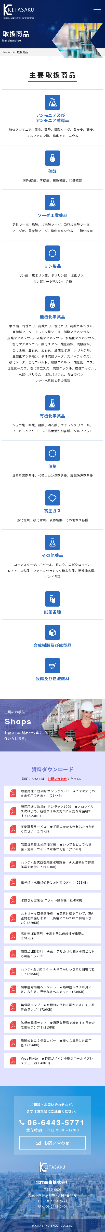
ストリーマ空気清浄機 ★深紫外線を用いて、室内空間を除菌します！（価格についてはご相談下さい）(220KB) (57, 918)
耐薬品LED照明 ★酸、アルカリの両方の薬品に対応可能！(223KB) (58, 953)
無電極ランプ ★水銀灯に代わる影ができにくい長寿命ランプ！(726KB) (58, 1007)
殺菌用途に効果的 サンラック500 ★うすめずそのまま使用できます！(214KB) (58, 793)
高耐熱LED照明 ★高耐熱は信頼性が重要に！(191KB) (54, 935)
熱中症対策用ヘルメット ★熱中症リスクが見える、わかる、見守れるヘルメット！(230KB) (56, 989)
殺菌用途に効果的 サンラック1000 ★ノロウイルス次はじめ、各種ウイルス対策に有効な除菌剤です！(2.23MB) (57, 811)
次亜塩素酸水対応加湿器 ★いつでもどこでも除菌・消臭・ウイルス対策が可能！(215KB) (56, 846)
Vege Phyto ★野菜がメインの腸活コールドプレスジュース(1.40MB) (57, 1060)
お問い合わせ (57, 778)
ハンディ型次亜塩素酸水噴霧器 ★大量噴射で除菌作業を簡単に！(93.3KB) (57, 864)
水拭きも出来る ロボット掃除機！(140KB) (51, 900)
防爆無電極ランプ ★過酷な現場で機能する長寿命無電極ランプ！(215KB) (58, 1024)
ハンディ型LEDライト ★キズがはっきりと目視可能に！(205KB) (58, 971)
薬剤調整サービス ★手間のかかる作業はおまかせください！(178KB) (58, 828)
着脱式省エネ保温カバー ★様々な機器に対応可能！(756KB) (56, 1042)
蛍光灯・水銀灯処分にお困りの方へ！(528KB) (54, 882)
